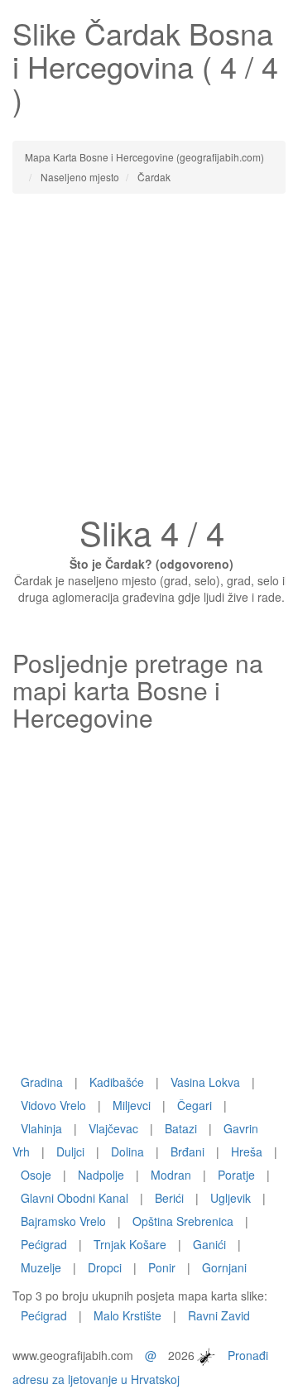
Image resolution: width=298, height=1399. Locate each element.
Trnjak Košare (130, 1244)
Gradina (42, 1082)
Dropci (105, 1267)
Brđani (187, 1151)
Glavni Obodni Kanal (74, 1198)
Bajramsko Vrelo (63, 1221)
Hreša (246, 1151)
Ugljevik (230, 1198)
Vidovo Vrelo (53, 1105)
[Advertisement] (149, 359)
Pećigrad (44, 1244)
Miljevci (132, 1105)
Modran (171, 1174)
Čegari (194, 1105)
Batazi (181, 1128)
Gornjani (224, 1267)
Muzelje (41, 1267)
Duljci (70, 1151)
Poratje (236, 1174)
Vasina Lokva (205, 1082)
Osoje (36, 1174)
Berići (169, 1198)
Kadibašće (116, 1082)
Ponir (161, 1267)
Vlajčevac (113, 1128)
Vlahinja (41, 1128)
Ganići (209, 1244)
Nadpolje (101, 1174)
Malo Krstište (127, 1315)
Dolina (127, 1151)
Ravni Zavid (219, 1315)
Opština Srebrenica (182, 1221)
